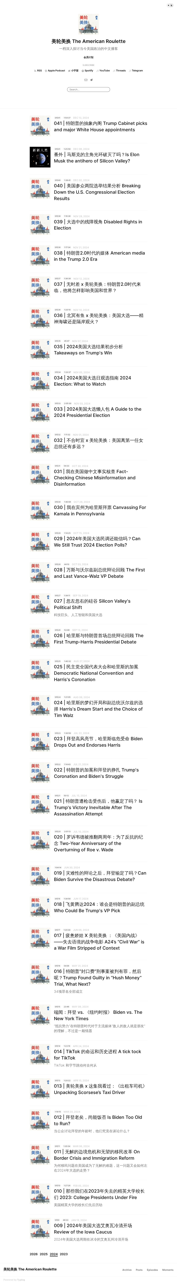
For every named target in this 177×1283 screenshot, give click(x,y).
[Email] (86, 80)
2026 (34, 1254)
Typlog (21, 1279)
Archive (127, 1269)
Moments (168, 1269)
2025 (44, 1254)
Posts (139, 1269)
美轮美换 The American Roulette (89, 41)
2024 (54, 1254)
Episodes (152, 1269)
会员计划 (88, 57)
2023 (64, 1254)
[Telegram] (91, 80)
